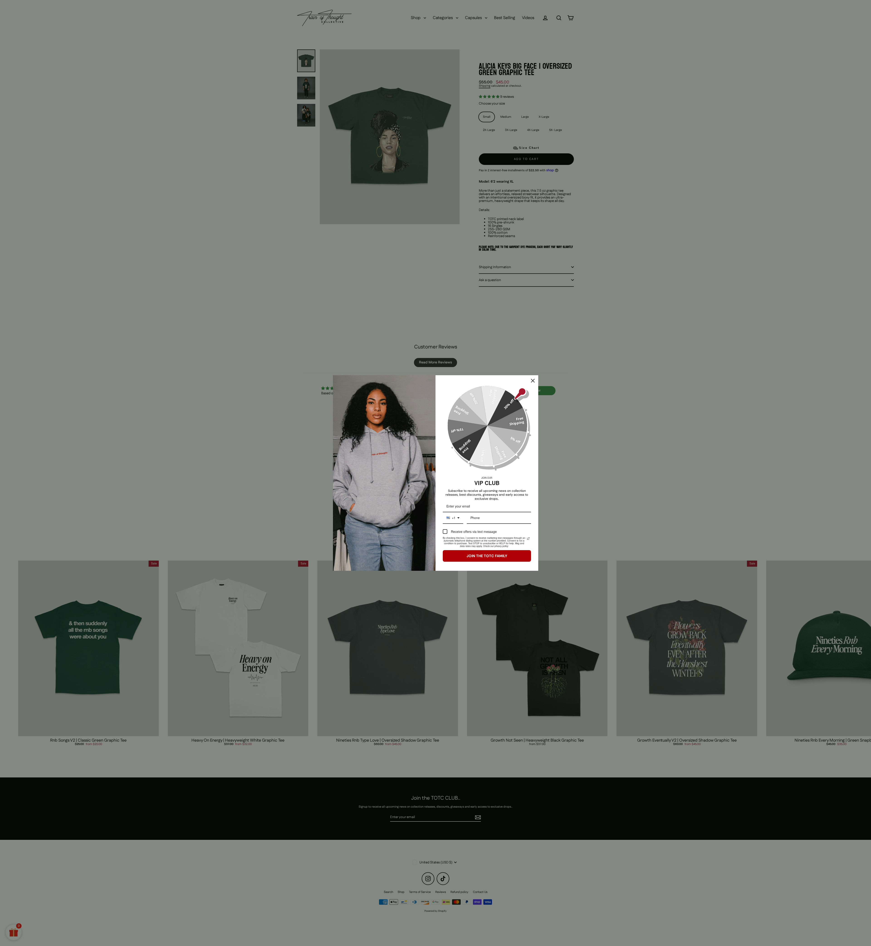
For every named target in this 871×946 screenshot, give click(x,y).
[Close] (532, 380)
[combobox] (453, 518)
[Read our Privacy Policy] (528, 538)
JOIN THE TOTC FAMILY (487, 556)
